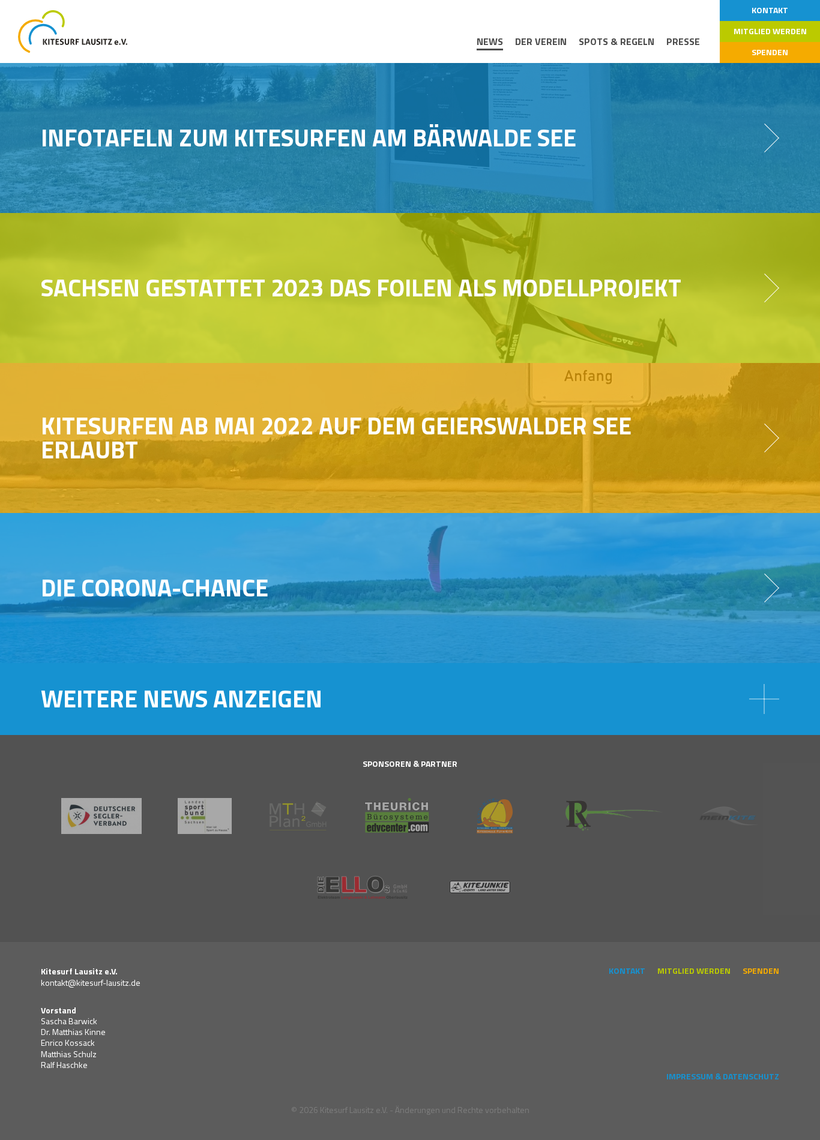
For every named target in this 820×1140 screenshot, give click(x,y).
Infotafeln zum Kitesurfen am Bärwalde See (308, 137)
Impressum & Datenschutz (722, 1076)
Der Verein (541, 41)
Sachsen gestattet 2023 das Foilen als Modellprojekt (361, 287)
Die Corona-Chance (154, 587)
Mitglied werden (770, 31)
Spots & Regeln (616, 41)
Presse (683, 41)
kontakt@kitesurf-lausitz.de (90, 982)
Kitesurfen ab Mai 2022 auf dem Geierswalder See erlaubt (336, 437)
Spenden (770, 52)
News (490, 41)
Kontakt (770, 10)
